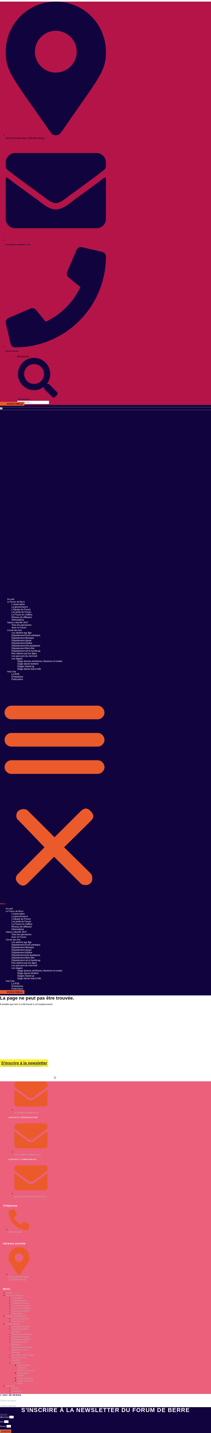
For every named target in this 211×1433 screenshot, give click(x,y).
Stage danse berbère (28, 664)
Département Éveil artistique (25, 635)
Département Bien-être (23, 648)
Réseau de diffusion (21, 617)
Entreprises (17, 676)
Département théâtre (21, 643)
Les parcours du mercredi (24, 656)
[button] (54, 794)
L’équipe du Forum (21, 609)
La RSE (15, 674)
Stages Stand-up (25, 666)
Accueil (10, 599)
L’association (18, 604)
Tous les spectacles (21, 625)
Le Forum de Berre (16, 601)
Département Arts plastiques (25, 645)
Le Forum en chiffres (21, 614)
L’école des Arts (14, 630)
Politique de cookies (8, 1401)
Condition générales (8, 1406)
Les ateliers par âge (21, 633)
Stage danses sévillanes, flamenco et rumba (39, 661)
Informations (17, 620)
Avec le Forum (18, 627)
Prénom (3, 1426)
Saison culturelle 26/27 (17, 622)
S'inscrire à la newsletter (24, 1063)
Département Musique (22, 638)
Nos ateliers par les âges (24, 653)
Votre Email (4, 1417)
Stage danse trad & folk (29, 669)
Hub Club (11, 671)
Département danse (21, 640)
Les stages (17, 658)
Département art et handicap (25, 651)
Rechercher (23, 356)
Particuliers (17, 679)
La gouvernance (19, 607)
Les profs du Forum (21, 612)
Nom (2, 1422)
